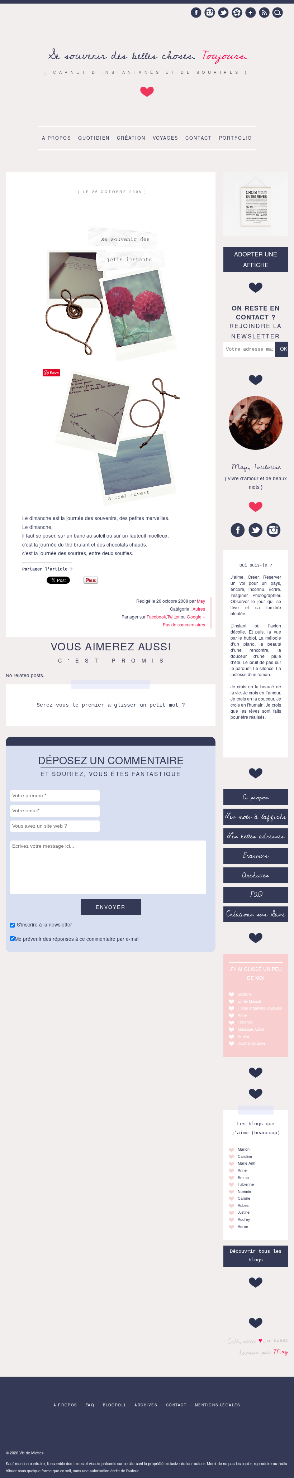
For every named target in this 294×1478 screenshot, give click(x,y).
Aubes (243, 1205)
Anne (242, 1015)
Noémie (244, 1191)
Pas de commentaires (184, 624)
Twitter (223, 12)
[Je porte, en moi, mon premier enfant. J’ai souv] (115, 1430)
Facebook (196, 12)
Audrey (244, 1219)
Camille (244, 1198)
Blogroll (115, 1404)
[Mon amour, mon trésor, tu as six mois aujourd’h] (23, 1430)
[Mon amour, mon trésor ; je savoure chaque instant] (177, 1430)
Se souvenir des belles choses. (147, 55)
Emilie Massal (249, 1001)
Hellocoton (237, 12)
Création (131, 138)
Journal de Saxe (251, 1043)
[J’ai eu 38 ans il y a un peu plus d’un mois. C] (54, 1430)
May (280, 1351)
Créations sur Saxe (256, 914)
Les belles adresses (255, 836)
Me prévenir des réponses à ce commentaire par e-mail (77, 938)
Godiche (245, 994)
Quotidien (94, 138)
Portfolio (235, 138)
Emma (243, 1177)
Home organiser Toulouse (260, 1008)
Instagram (209, 12)
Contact (198, 138)
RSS (264, 12)
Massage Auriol (251, 1029)
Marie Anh (246, 1163)
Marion (244, 1149)
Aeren (243, 1226)
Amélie (243, 1036)
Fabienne (246, 1184)
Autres (199, 609)
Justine (244, 1212)
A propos (56, 138)
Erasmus (255, 855)
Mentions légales (218, 1404)
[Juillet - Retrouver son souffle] (270, 1430)
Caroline (245, 1156)
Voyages (165, 138)
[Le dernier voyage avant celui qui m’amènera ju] (147, 1430)
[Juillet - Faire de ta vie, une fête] (85, 1430)
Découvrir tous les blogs (255, 1256)
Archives (255, 875)
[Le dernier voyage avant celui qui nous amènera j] (208, 1430)
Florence (245, 1022)
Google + (250, 12)
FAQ (255, 894)
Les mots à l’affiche (255, 816)
